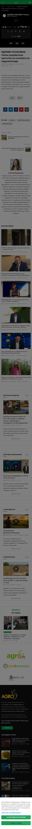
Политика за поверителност (11, 812)
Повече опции (16, 823)
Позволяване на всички (16, 817)
